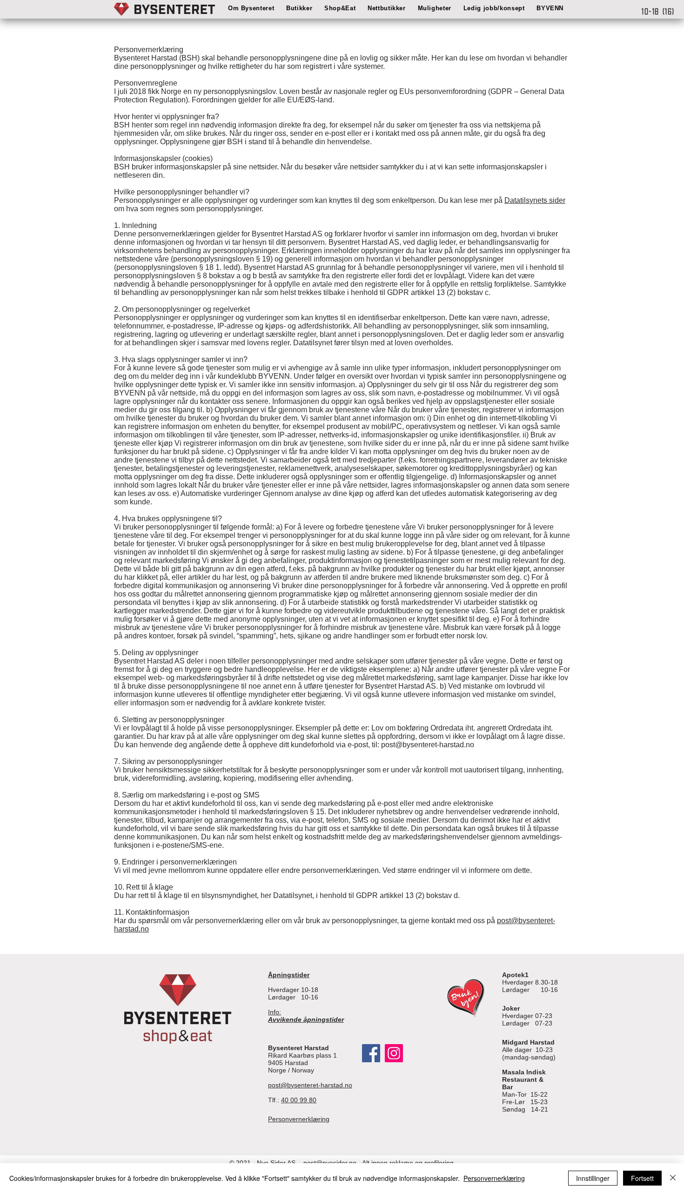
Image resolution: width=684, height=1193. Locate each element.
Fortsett (642, 1178)
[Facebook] (371, 1053)
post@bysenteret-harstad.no (310, 1085)
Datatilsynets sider (534, 200)
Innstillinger (593, 1178)
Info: (306, 1015)
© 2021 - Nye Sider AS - (265, 1162)
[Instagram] (394, 1053)
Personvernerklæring (494, 1178)
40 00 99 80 (298, 1100)
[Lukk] (672, 1178)
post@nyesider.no (329, 1162)
